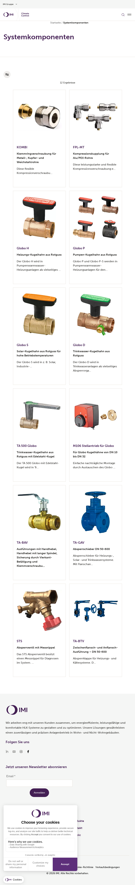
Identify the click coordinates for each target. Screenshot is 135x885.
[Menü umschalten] (129, 14)
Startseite (55, 22)
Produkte (78, 821)
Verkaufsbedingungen (107, 867)
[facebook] (28, 751)
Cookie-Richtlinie (83, 867)
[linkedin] (7, 751)
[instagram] (21, 751)
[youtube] (14, 751)
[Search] (123, 14)
